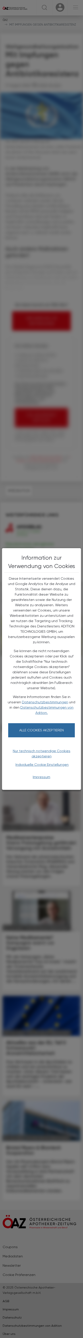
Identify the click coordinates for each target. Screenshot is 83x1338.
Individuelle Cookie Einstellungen (42, 764)
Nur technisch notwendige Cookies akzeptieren (41, 753)
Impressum (41, 777)
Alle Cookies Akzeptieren (41, 730)
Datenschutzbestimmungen (45, 702)
